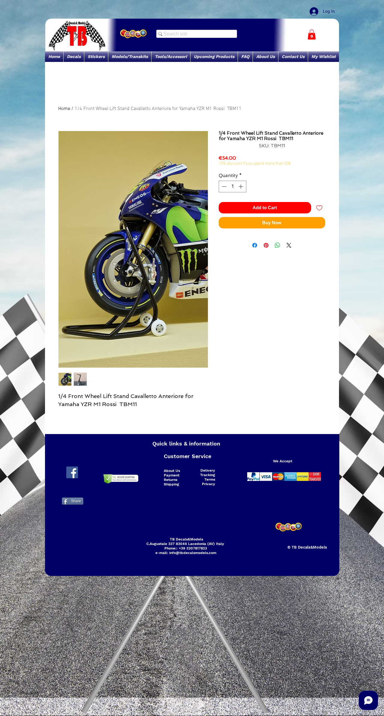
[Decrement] (224, 186)
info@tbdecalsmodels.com (192, 553)
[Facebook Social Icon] (72, 472)
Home (64, 109)
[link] (312, 34)
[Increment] (241, 186)
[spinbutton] (232, 186)
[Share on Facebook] (254, 245)
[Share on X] (288, 245)
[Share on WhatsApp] (277, 245)
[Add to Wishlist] (319, 208)
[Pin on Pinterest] (266, 245)
